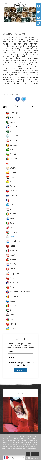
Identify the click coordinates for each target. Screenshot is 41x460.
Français (12, 457)
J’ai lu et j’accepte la (21, 364)
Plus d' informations (31, 458)
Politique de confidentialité (23, 363)
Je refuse (35, 454)
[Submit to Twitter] (24, 99)
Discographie (20, 393)
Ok (28, 454)
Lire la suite (20, 418)
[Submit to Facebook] (17, 99)
